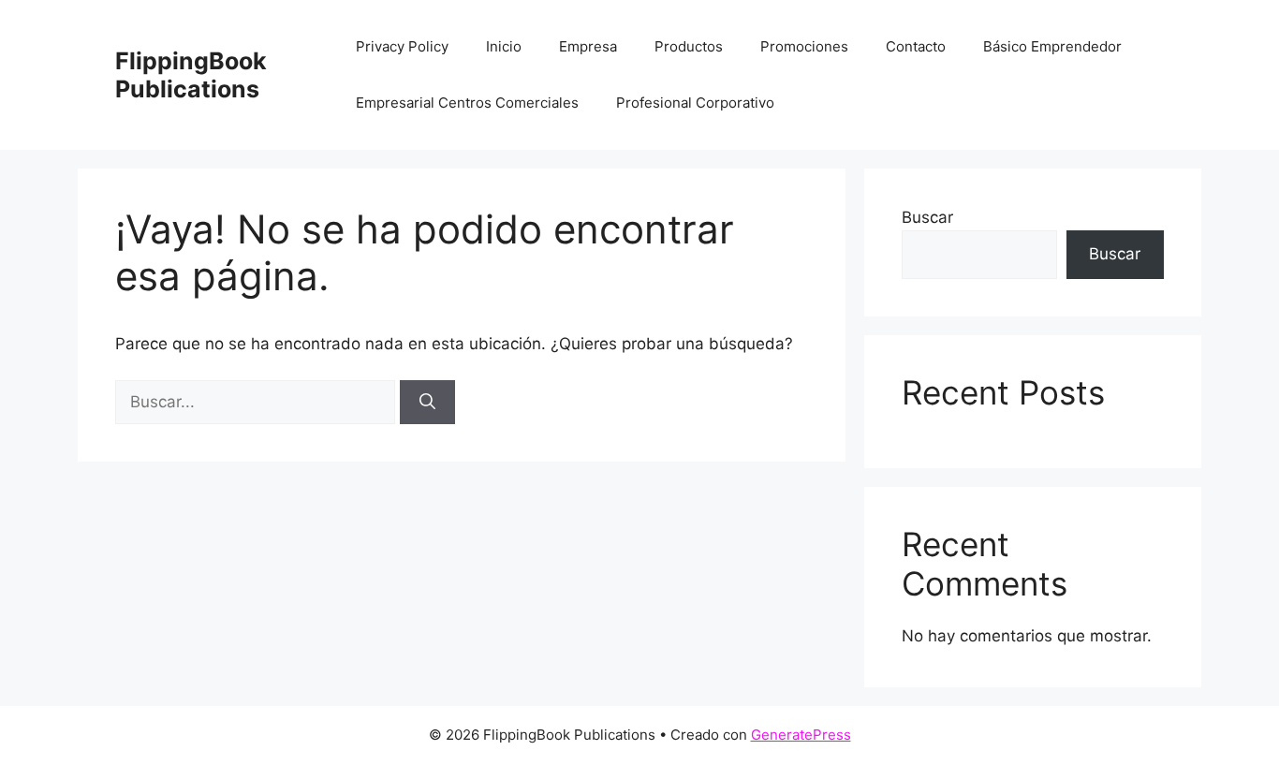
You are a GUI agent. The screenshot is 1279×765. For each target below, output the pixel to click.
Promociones (804, 46)
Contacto (916, 46)
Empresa (588, 46)
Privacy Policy (402, 46)
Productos (688, 46)
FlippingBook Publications (191, 75)
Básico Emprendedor (1052, 46)
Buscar (927, 217)
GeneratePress (801, 734)
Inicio (504, 46)
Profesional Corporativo (695, 102)
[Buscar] (427, 402)
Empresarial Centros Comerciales (467, 102)
